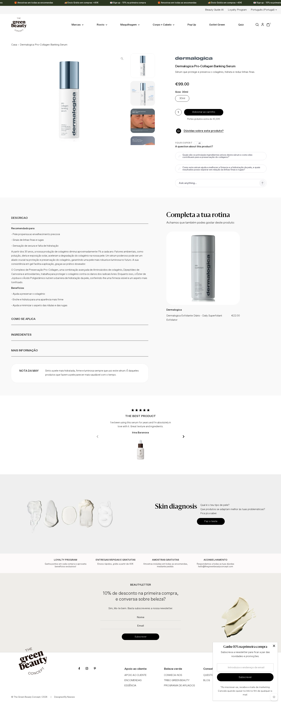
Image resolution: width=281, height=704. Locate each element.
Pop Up (191, 24)
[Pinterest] (95, 669)
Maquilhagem (128, 24)
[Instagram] (87, 669)
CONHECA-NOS (173, 675)
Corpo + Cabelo (162, 24)
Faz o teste (210, 521)
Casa (14, 44)
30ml (182, 98)
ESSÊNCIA (130, 685)
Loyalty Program (237, 9)
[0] (268, 24)
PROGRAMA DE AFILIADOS (179, 685)
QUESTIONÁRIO (212, 675)
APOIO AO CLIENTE (135, 675)
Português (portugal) (262, 9)
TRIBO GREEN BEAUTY (176, 680)
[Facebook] (79, 669)
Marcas (76, 24)
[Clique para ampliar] (122, 58)
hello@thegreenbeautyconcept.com (215, 567)
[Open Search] (257, 24)
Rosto (101, 24)
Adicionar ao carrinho (203, 112)
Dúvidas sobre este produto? (204, 130)
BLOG (206, 680)
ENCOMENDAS (133, 680)
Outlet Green (217, 24)
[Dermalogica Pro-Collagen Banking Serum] (203, 304)
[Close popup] (274, 646)
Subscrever (141, 637)
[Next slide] (183, 436)
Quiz (241, 24)
